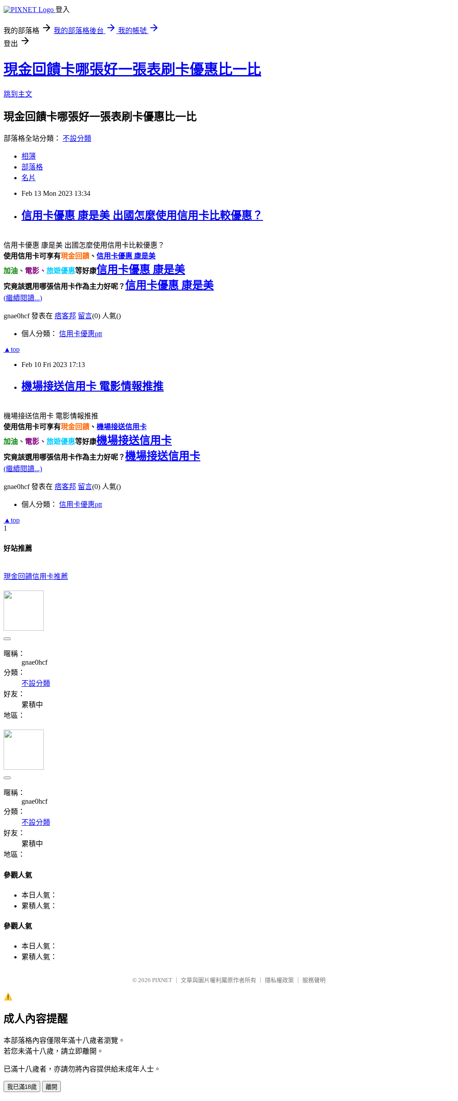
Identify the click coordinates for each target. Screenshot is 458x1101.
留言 (85, 316)
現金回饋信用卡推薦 (36, 576)
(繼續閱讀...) (23, 298)
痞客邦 (65, 316)
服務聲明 (314, 980)
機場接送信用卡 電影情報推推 (92, 386)
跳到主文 (18, 94)
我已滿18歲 (22, 1087)
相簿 (28, 156)
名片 (28, 177)
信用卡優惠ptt (80, 333)
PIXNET (162, 980)
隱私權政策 (279, 980)
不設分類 (77, 138)
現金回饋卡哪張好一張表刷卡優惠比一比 (132, 69)
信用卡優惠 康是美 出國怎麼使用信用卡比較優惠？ (142, 215)
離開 (51, 1087)
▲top (12, 349)
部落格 (32, 167)
